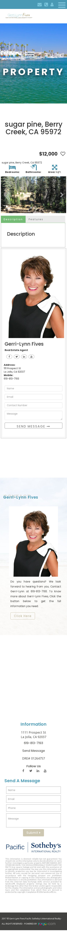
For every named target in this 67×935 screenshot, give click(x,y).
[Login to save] (62, 154)
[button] (5, 194)
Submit (32, 832)
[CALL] (46, 4)
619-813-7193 (33, 743)
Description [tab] (13, 219)
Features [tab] (36, 219)
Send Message (32, 426)
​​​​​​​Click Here (23, 616)
